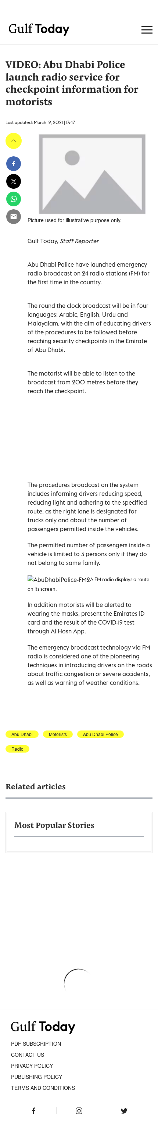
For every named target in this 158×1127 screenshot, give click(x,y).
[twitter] (13, 181)
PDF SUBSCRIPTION (36, 1043)
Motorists (58, 734)
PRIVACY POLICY (32, 1065)
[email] (13, 216)
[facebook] (13, 163)
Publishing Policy (36, 1076)
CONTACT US (27, 1054)
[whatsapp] (13, 199)
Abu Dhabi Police (100, 734)
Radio (17, 749)
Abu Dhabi (22, 734)
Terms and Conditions (43, 1087)
